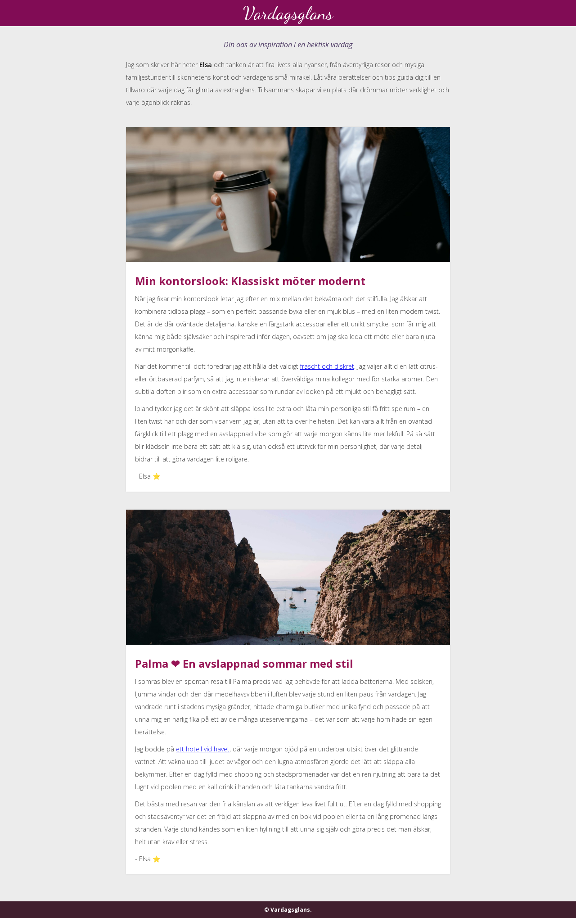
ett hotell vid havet (203, 749)
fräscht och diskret (327, 366)
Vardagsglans (288, 13)
